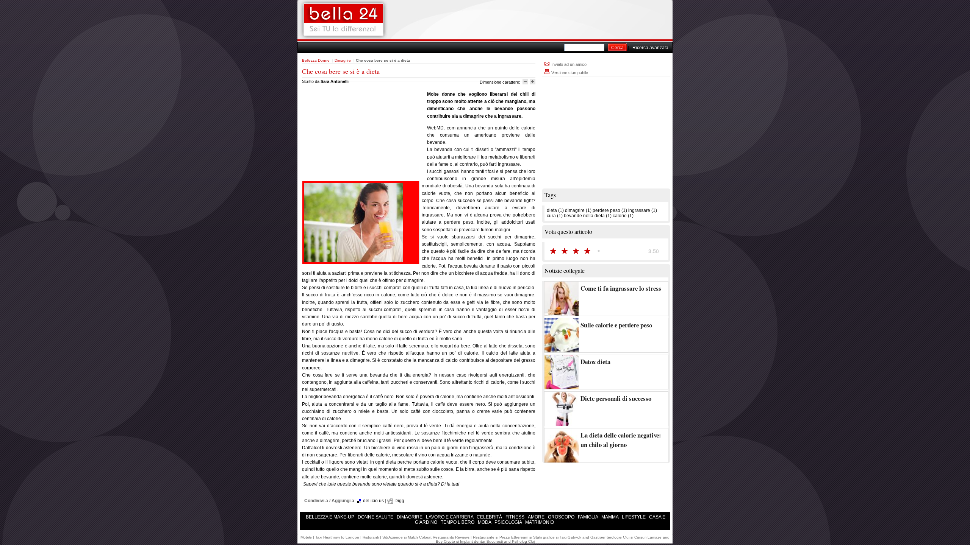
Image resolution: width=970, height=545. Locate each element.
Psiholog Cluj (523, 541)
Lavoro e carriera (450, 517)
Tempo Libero (458, 522)
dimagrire (575, 210)
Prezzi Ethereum (513, 537)
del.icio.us (373, 500)
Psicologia (508, 522)
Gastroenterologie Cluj (609, 537)
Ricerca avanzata (650, 47)
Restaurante (483, 537)
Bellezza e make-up (330, 517)
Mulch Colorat (420, 537)
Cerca (617, 47)
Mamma (610, 517)
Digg (398, 500)
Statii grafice (544, 537)
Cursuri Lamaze (648, 537)
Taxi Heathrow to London (337, 537)
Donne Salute (376, 517)
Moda (485, 522)
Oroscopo (562, 517)
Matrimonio (539, 522)
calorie (620, 215)
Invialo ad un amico (568, 64)
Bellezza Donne (316, 60)
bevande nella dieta (584, 215)
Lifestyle (634, 517)
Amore (537, 517)
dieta (552, 210)
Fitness (515, 517)
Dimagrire (343, 60)
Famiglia (588, 517)
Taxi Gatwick (570, 537)
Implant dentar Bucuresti (481, 541)
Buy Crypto (445, 541)
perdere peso (606, 210)
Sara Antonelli (335, 81)
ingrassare (639, 210)
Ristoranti (371, 537)
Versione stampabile (569, 72)
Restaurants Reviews (451, 537)
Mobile (306, 537)
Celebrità (490, 517)
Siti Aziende (392, 537)
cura (551, 215)
